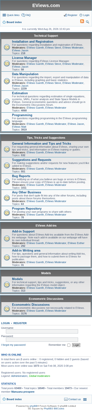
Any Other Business (26, 192)
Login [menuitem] (86, 15)
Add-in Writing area (26, 250)
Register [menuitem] (72, 15)
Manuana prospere (22, 391)
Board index (14, 399)
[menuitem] (80, 22)
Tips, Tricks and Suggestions (46, 137)
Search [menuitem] (87, 22)
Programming (22, 115)
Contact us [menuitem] (74, 399)
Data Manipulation (25, 74)
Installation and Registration (32, 41)
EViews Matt (19, 126)
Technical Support (46, 35)
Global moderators (39, 375)
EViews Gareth (35, 47)
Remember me (57, 344)
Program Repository (27, 208)
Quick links (13, 15)
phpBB (33, 406)
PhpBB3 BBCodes (54, 408)
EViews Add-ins (46, 225)
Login (5, 323)
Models (46, 273)
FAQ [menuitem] (28, 15)
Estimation (20, 93)
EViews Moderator (73, 47)
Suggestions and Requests (31, 160)
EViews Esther (76, 243)
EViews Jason (20, 50)
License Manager (24, 58)
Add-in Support (23, 231)
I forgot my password (13, 344)
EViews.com (46, 5)
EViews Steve (53, 47)
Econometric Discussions (46, 299)
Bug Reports (21, 176)
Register (20, 323)
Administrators (19, 375)
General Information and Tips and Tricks (41, 143)
